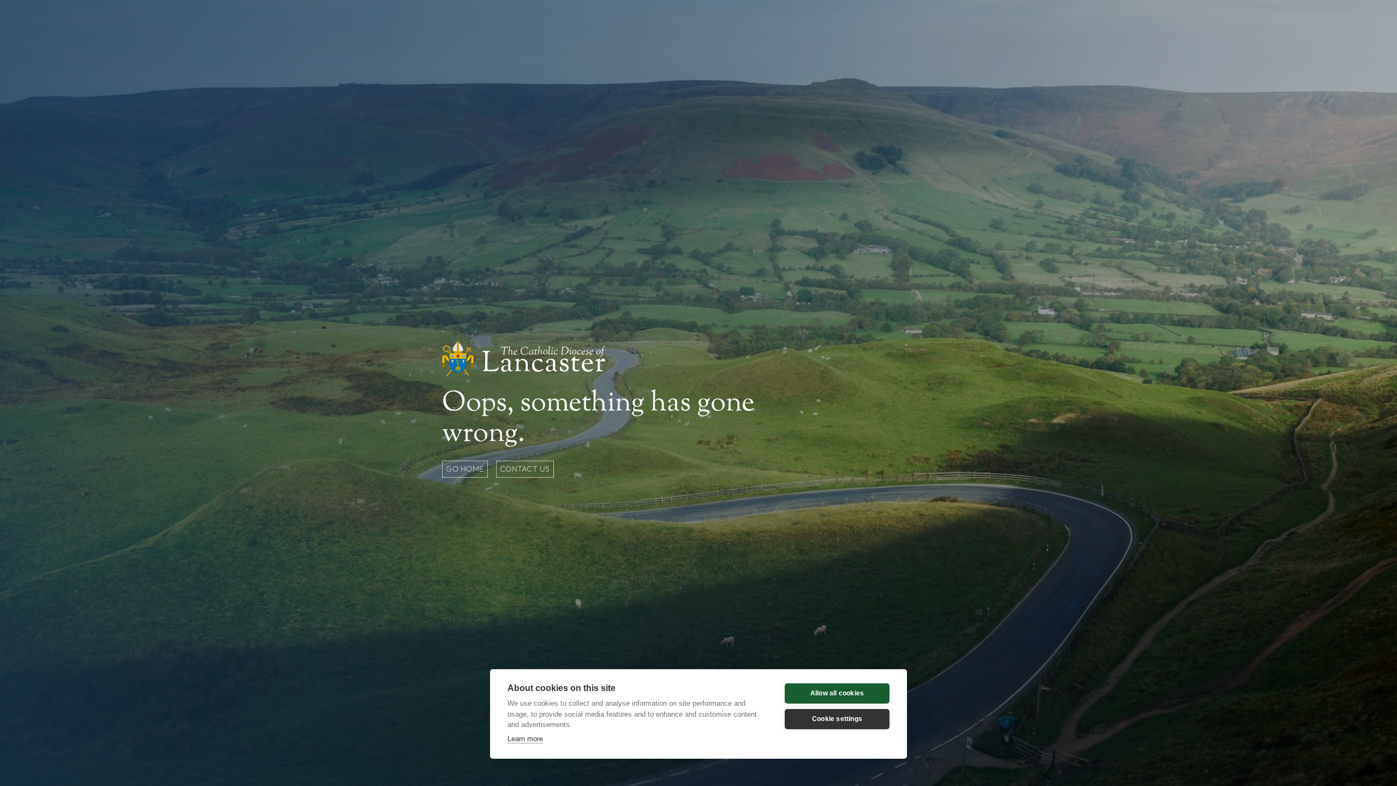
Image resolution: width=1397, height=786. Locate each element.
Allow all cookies (837, 693)
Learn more (525, 739)
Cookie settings (837, 719)
